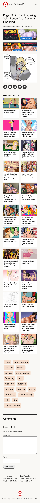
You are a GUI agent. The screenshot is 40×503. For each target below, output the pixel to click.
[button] (5, 87)
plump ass (10, 394)
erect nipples (22, 373)
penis (32, 389)
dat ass (8, 373)
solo (7, 400)
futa (21, 378)
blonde (20, 367)
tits (15, 400)
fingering (9, 378)
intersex (9, 389)
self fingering (26, 394)
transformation (12, 405)
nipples (21, 389)
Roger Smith (29, 26)
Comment (7, 435)
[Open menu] (36, 4)
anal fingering (21, 362)
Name (5, 457)
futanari (22, 383)
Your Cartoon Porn (18, 4)
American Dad (19, 26)
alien (7, 362)
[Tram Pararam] (20, 39)
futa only (9, 383)
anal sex (9, 367)
